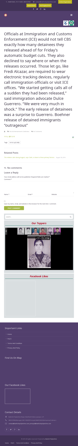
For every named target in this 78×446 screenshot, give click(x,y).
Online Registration (65, 2)
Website (54, 194)
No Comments (37, 131)
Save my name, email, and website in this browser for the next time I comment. (30, 204)
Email (30, 194)
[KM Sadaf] (50, 231)
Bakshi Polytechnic (51, 439)
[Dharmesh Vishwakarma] (28, 231)
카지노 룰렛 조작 (9, 136)
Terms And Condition (14, 343)
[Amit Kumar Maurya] (57, 231)
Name (6, 194)
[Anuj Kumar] (35, 231)
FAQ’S (9, 339)
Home (9, 334)
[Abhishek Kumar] (42, 231)
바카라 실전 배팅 (15, 142)
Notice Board (31, 5)
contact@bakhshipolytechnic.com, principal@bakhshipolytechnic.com (30, 423)
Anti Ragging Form (45, 5)
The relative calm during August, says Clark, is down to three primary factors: (29, 157)
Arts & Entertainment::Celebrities (19, 131)
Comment (8, 179)
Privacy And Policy (13, 348)
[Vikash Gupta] (20, 231)
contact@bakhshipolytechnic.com (45, 2)
